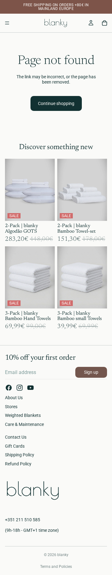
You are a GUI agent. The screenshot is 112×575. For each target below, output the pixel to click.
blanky (62, 555)
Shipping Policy (19, 455)
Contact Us (15, 437)
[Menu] (7, 23)
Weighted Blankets (23, 415)
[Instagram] (19, 387)
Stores (11, 406)
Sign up (91, 372)
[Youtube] (30, 387)
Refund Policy (18, 464)
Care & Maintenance (24, 424)
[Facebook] (8, 387)
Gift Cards (15, 446)
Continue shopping (56, 103)
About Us (14, 397)
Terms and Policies (56, 566)
